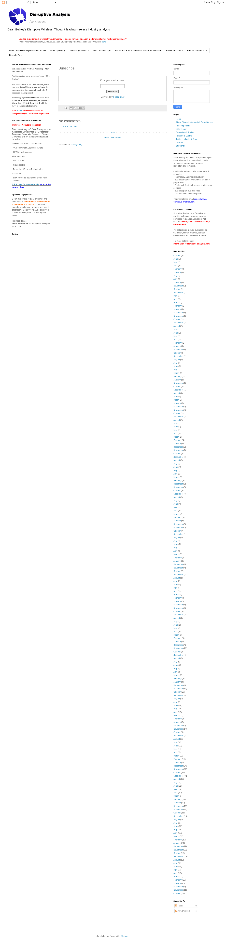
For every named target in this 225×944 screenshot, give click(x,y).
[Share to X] (77, 108)
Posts (180, 906)
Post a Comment (70, 126)
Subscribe (180, 146)
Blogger (124, 936)
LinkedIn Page (15, 55)
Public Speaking (57, 50)
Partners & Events (184, 136)
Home (112, 132)
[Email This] (71, 108)
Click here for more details (25, 184)
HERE (20, 110)
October (177, 256)
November (178, 286)
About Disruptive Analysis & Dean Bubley (27, 50)
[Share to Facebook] (80, 108)
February (177, 269)
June (175, 259)
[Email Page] (65, 108)
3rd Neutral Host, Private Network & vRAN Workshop (138, 50)
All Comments (183, 911)
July (175, 276)
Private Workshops (174, 50)
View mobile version (112, 137)
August (176, 326)
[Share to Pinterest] (83, 108)
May (175, 262)
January (177, 272)
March (176, 302)
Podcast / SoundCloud (197, 50)
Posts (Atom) (76, 145)
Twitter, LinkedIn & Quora (187, 139)
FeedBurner (118, 97)
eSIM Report (181, 129)
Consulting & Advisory (79, 50)
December (178, 312)
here (104, 42)
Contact (179, 142)
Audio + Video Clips (102, 50)
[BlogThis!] (74, 108)
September (178, 292)
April (175, 266)
